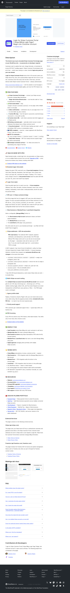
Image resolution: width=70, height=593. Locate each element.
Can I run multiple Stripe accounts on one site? (17, 519)
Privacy (7, 576)
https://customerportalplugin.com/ (13, 85)
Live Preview (61, 43)
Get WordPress (63, 2)
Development (33, 51)
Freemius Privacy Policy (13, 456)
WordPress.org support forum (22, 388)
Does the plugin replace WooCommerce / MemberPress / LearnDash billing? (15, 510)
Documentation (11, 147)
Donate (44, 574)
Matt (55, 572)
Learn (31, 570)
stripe (63, 89)
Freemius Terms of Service (14, 454)
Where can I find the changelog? (13, 532)
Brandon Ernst (18, 46)
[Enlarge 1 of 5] (15, 465)
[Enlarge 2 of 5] (29, 465)
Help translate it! (46, 10)
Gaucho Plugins (31, 553)
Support (63, 51)
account (57, 86)
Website (29, 147)
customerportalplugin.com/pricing (28, 384)
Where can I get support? (11, 536)
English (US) (62, 83)
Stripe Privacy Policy (13, 440)
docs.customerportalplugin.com (24, 382)
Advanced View (51, 93)
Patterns (19, 576)
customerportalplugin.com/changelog (23, 386)
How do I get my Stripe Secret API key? (15, 496)
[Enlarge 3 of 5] (42, 465)
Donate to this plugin (52, 143)
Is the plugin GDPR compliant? (13, 528)
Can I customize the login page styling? (15, 501)
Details (8, 51)
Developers (32, 574)
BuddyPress (57, 576)
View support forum (52, 130)
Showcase (20, 570)
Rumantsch (21, 584)
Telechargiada (51, 43)
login (56, 89)
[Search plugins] (20, 15)
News (6, 572)
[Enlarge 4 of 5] (15, 474)
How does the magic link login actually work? (16, 515)
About (6, 570)
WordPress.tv (33, 576)
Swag (43, 576)
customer (62, 86)
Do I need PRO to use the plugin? (13, 492)
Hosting (7, 574)
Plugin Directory (9, 6)
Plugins (19, 574)
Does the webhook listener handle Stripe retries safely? (19, 523)
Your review (50, 118)
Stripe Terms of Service (13, 438)
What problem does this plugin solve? (14, 488)
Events (43, 572)
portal (59, 89)
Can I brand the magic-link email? (13, 505)
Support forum (21, 147)
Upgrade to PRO (34, 158)
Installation (23, 51)
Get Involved (45, 570)
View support (50, 62)
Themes (19, 572)
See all (63, 118)
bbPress (56, 574)
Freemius (10, 557)
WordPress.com (58, 570)
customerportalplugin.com (19, 380)
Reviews (16, 51)
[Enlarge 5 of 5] (29, 474)
